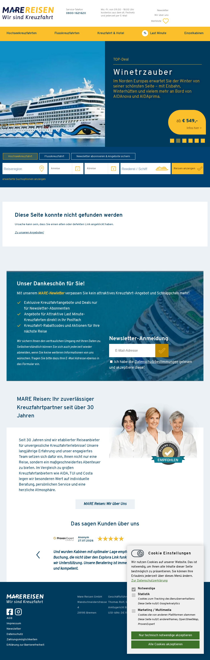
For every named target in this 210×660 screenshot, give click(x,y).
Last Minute (158, 33)
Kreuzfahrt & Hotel (110, 33)
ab (187, 122)
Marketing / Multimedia (154, 610)
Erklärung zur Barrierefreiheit (25, 644)
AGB (9, 618)
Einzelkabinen (193, 33)
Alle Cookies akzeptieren (165, 644)
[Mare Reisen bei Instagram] (19, 611)
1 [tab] (172, 141)
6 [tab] (203, 141)
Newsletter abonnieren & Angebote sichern (103, 156)
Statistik (144, 594)
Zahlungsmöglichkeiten (22, 639)
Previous (38, 555)
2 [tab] (178, 141)
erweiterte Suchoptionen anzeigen (24, 179)
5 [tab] (197, 141)
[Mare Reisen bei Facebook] (11, 611)
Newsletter (163, 10)
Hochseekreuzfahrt (20, 156)
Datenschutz (15, 634)
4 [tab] (190, 141)
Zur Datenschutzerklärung (149, 580)
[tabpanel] (105, 94)
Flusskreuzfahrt (54, 156)
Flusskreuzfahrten (67, 33)
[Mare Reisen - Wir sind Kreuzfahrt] (26, 598)
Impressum (14, 623)
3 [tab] (184, 141)
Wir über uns (161, 15)
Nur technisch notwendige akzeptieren (165, 635)
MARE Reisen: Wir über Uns (105, 504)
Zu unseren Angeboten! (29, 232)
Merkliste (156, 21)
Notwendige (146, 588)
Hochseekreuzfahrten (22, 33)
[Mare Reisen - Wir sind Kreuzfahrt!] (28, 13)
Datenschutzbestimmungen (156, 362)
